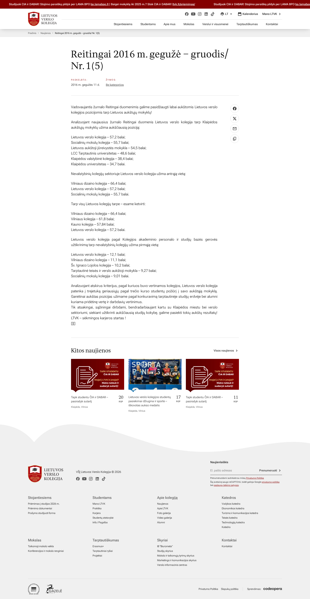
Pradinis (32, 33)
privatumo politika (271, 482)
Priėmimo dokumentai (40, 508)
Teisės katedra (230, 517)
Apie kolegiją (167, 497)
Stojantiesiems (123, 24)
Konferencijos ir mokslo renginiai (46, 550)
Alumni (161, 522)
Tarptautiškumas (247, 24)
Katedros (229, 497)
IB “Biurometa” (165, 546)
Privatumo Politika (255, 478)
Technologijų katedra (233, 522)
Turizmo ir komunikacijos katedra (240, 513)
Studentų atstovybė (103, 517)
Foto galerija (164, 513)
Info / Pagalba (100, 522)
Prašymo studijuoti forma (41, 513)
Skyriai (162, 540)
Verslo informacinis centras (172, 564)
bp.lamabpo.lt (89, 4)
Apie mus (169, 24)
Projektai (97, 555)
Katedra (226, 527)
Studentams (148, 24)
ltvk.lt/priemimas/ (173, 4)
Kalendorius (250, 14)
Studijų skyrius (165, 550)
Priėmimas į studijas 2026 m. (44, 503)
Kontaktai (272, 24)
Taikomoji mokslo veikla (41, 546)
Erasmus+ (98, 546)
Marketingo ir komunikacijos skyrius (176, 560)
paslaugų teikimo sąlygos (226, 485)
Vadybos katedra (231, 503)
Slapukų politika (229, 589)
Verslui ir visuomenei (215, 24)
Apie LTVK (162, 508)
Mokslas (189, 24)
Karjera (97, 513)
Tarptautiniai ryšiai (103, 550)
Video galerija (164, 517)
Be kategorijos (115, 84)
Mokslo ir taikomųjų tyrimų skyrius (175, 555)
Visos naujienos (224, 350)
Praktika (97, 508)
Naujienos (46, 33)
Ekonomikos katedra (233, 508)
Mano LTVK (269, 14)
